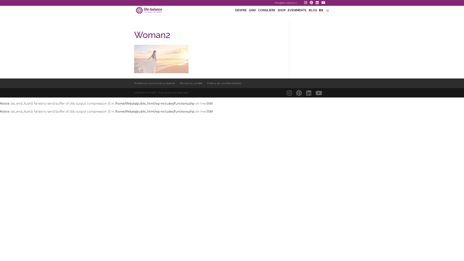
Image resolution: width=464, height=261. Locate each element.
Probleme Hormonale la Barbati (154, 83)
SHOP (282, 10)
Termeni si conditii (191, 83)
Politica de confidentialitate (224, 83)
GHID (252, 10)
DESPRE (241, 10)
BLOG (313, 10)
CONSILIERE (266, 10)
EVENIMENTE (297, 10)
